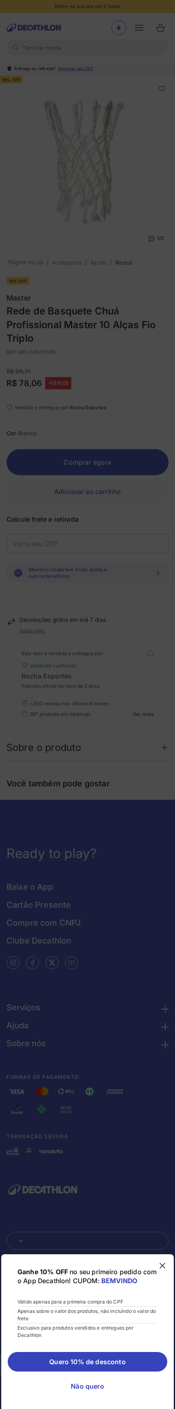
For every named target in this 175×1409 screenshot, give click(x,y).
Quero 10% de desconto (87, 1362)
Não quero (87, 1386)
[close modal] (162, 1266)
